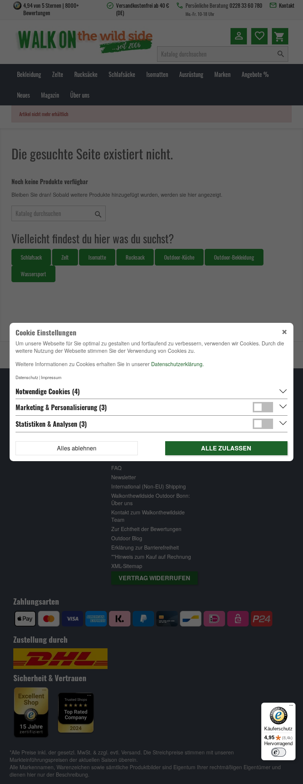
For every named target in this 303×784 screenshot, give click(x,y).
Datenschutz (27, 377)
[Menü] (291, 707)
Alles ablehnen (76, 448)
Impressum (51, 377)
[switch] (278, 752)
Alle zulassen (226, 448)
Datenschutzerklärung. (177, 364)
